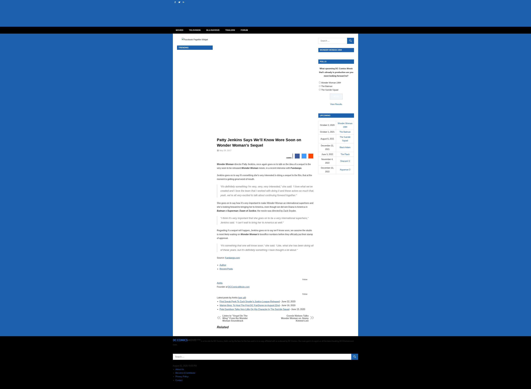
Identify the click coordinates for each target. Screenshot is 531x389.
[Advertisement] (276, 10)
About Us (179, 369)
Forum (244, 30)
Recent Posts (226, 269)
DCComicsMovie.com (238, 287)
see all (242, 297)
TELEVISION (195, 30)
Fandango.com (232, 258)
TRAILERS (230, 30)
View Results (336, 104)
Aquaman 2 (345, 169)
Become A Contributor (185, 373)
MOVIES (179, 30)
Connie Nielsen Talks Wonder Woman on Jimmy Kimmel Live (295, 318)
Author (223, 265)
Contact (179, 380)
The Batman (326, 86)
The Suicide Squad (329, 90)
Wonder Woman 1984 (331, 82)
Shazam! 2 (345, 161)
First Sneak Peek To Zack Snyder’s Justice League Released (250, 301)
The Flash (345, 154)
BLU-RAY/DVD (212, 30)
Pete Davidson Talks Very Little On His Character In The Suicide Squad (254, 309)
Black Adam (345, 147)
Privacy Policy (181, 376)
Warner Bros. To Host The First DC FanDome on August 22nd (250, 305)
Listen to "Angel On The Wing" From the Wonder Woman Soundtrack (235, 318)
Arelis (219, 283)
